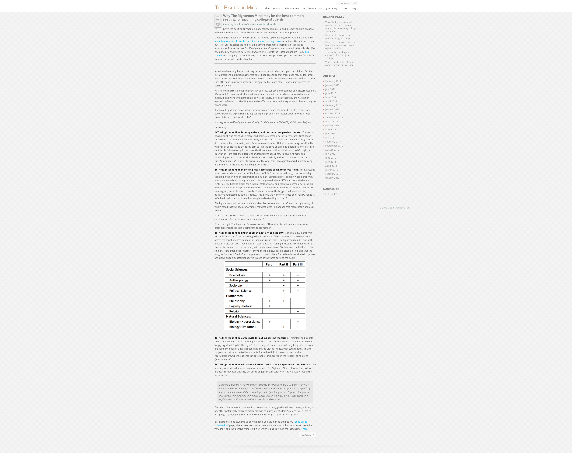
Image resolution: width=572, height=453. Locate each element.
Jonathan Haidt (241, 24)
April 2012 (331, 165)
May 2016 (330, 97)
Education (257, 24)
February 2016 (333, 105)
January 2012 (332, 177)
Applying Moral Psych (329, 8)
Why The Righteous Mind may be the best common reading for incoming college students (263, 17)
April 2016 (331, 101)
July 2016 (330, 89)
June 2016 (330, 93)
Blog (354, 8)
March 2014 (331, 137)
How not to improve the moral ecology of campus (338, 37)
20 (218, 24)
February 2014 (333, 141)
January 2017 (332, 85)
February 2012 (333, 173)
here (305, 429)
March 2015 (331, 121)
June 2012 (330, 157)
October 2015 (332, 113)
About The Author (273, 8)
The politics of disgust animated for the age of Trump (337, 55)
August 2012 (332, 149)
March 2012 (331, 169)
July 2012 (330, 153)
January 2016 (332, 109)
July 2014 (330, 133)
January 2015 (332, 125)
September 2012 (334, 145)
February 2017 (333, 81)
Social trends (269, 24)
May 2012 (330, 161)
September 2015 (334, 117)
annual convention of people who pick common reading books (247, 41)
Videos (345, 8)
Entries (331, 194)
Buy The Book (309, 8)
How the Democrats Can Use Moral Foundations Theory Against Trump (340, 45)
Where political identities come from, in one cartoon (339, 63)
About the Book (292, 8)
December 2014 (333, 129)
